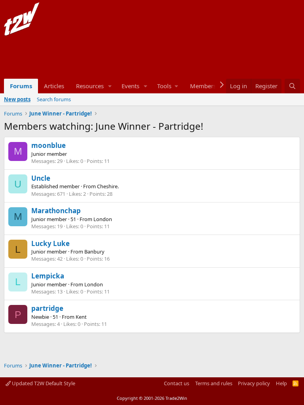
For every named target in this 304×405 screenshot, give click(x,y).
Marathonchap (56, 210)
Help (281, 383)
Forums (21, 86)
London (102, 219)
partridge (47, 308)
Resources (90, 86)
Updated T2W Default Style (43, 383)
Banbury (94, 251)
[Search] (292, 86)
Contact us (176, 383)
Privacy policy (254, 383)
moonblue (48, 145)
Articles (54, 86)
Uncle (40, 178)
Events (130, 86)
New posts (17, 99)
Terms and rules (213, 383)
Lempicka (47, 275)
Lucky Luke (50, 243)
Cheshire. (108, 186)
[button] (110, 86)
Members (203, 86)
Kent (81, 316)
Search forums (54, 99)
